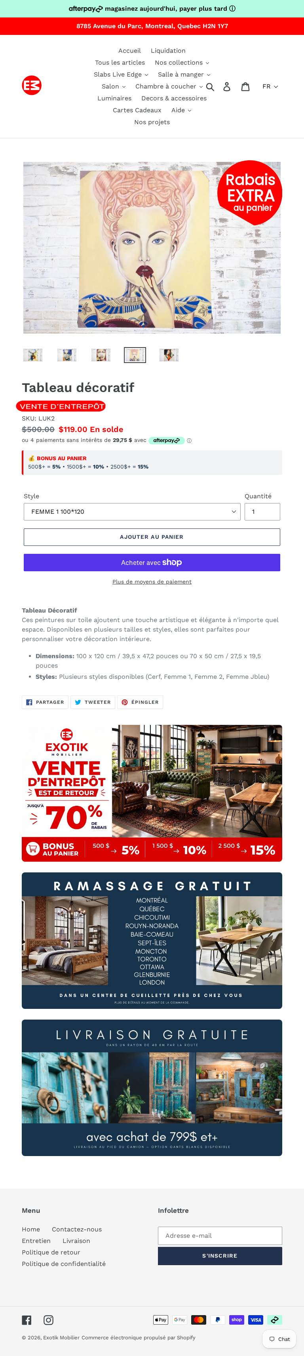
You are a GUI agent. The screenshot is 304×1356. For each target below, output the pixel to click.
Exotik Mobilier (61, 1338)
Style (31, 496)
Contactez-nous (77, 1229)
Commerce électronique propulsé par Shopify (139, 1338)
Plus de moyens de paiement (152, 581)
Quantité (258, 496)
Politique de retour (51, 1252)
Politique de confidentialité (64, 1264)
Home (31, 1229)
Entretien (36, 1241)
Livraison (76, 1241)
